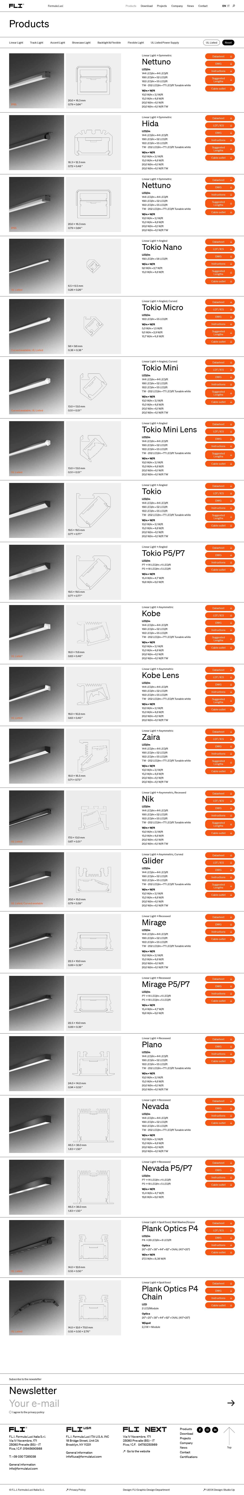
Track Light (36, 42)
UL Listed (211, 42)
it (228, 5)
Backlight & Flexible (109, 42)
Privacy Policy (77, 1489)
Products (131, 5)
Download (147, 5)
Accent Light (57, 42)
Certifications (189, 1457)
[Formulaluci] (16, 5)
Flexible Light (136, 42)
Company (177, 5)
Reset (228, 42)
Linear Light (16, 42)
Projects (162, 5)
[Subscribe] (231, 1403)
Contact (202, 5)
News (190, 5)
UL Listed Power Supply (165, 42)
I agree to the (28, 1412)
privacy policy (36, 1412)
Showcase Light (81, 42)
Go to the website (138, 1451)
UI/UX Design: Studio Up (220, 1489)
